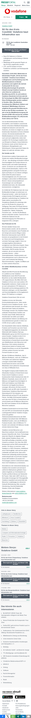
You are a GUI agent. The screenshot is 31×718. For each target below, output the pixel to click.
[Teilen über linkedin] (23, 716)
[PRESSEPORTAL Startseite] (8, 2)
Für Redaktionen (21, 703)
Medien (4, 529)
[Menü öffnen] (28, 2)
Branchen (5, 540)
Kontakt (4, 705)
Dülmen (13, 521)
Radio (4, 536)
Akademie (5, 707)
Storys (3, 5)
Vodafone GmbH (7, 26)
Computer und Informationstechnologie (14, 532)
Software (6, 670)
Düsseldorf (22, 521)
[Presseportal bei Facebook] (12, 701)
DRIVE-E (6, 664)
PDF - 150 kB (17, 44)
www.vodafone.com (21, 493)
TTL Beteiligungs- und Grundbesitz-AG (15, 653)
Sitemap (18, 714)
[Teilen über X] (7, 716)
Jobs (17, 707)
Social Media (20, 712)
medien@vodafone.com (9, 502)
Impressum (5, 703)
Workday (6, 647)
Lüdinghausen (6, 514)
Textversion (19, 710)
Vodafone (20, 536)
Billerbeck (5, 517)
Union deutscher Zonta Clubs (12, 638)
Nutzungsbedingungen (22, 705)
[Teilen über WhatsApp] (13, 716)
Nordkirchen (17, 514)
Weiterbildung (7, 682)
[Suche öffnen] (24, 2)
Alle (27, 548)
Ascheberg (5, 521)
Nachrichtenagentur (9, 673)
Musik (5, 679)
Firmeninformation (8, 676)
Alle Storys (6, 17)
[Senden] (28, 716)
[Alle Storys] (15, 13)
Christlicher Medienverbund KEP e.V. (14, 661)
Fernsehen (11, 536)
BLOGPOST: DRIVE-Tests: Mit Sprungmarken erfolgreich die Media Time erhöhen (14, 615)
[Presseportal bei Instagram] (16, 700)
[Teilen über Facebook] (2, 716)
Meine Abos (26, 5)
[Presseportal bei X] (14, 701)
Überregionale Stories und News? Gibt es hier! (15, 50)
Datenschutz (6, 710)
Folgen (21, 17)
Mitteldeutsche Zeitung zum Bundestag (15, 635)
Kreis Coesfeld (15, 517)
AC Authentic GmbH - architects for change (16, 650)
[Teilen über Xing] (18, 716)
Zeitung (5, 667)
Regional (17, 5)
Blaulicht (10, 5)
